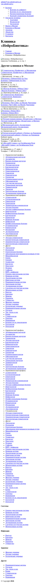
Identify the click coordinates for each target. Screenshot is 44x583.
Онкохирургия (11, 175)
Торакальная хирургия (14, 185)
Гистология (14, 24)
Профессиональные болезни (16, 223)
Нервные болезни (12, 219)
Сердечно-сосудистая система (16, 288)
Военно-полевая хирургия (15, 161)
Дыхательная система (13, 278)
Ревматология (10, 228)
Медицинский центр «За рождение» (15, 127)
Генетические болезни (14, 252)
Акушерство (10, 159)
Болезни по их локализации (20, 12)
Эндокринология (12, 232)
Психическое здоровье (14, 306)
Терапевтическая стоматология (17, 242)
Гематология (10, 201)
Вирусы (8, 292)
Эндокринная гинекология (15, 193)
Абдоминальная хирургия (15, 157)
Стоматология (10, 316)
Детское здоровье (12, 304)
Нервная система (12, 276)
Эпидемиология (11, 234)
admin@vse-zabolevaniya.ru (11, 2)
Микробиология (11, 256)
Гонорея (8, 260)
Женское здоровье (12, 302)
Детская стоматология (13, 238)
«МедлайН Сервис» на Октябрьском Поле (17, 145)
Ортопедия (9, 177)
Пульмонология (11, 225)
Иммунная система (12, 280)
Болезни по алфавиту (18, 10)
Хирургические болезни (14, 191)
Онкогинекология (12, 171)
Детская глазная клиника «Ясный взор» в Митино (20, 121)
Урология (9, 189)
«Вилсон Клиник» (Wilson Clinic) (13, 91)
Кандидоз (9, 264)
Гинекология (10, 163)
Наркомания (10, 320)
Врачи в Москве (11, 26)
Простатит (9, 266)
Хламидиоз (9, 262)
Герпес (8, 258)
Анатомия (14, 20)
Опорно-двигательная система (17, 274)
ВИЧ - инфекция (11, 272)
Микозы (8, 296)
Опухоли (8, 310)
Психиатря (9, 250)
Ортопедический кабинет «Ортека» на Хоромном (20, 135)
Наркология (10, 217)
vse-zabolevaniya (7, 4)
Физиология (14, 22)
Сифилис (9, 270)
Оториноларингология (14, 179)
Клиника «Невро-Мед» (10, 113)
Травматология (11, 187)
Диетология (10, 248)
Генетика (8, 318)
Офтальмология (11, 181)
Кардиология (10, 215)
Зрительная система (13, 284)
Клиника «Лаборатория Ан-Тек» (13, 80)
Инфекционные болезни (14, 213)
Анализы (8, 30)
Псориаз (8, 268)
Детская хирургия (12, 165)
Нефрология (10, 221)
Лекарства (9, 32)
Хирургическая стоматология (16, 244)
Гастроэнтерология (12, 199)
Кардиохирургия (11, 167)
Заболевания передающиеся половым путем (22, 254)
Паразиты (9, 298)
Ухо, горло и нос (11, 312)
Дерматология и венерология (16, 205)
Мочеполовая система (13, 290)
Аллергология (10, 197)
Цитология (9, 326)
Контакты (9, 36)
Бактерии (9, 294)
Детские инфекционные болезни (18, 209)
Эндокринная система (13, 286)
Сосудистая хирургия (13, 183)
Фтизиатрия (10, 230)
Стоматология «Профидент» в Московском (17, 72)
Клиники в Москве (12, 28)
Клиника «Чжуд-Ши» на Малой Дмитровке (17, 105)
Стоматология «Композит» (11, 97)
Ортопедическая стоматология (17, 240)
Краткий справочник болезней (22, 16)
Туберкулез (9, 300)
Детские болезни (11, 207)
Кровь (7, 314)
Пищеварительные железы (15, 308)
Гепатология (10, 203)
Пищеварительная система (15, 282)
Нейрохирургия (11, 169)
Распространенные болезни (20, 14)
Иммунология (10, 211)
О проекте (9, 34)
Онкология (9, 173)
